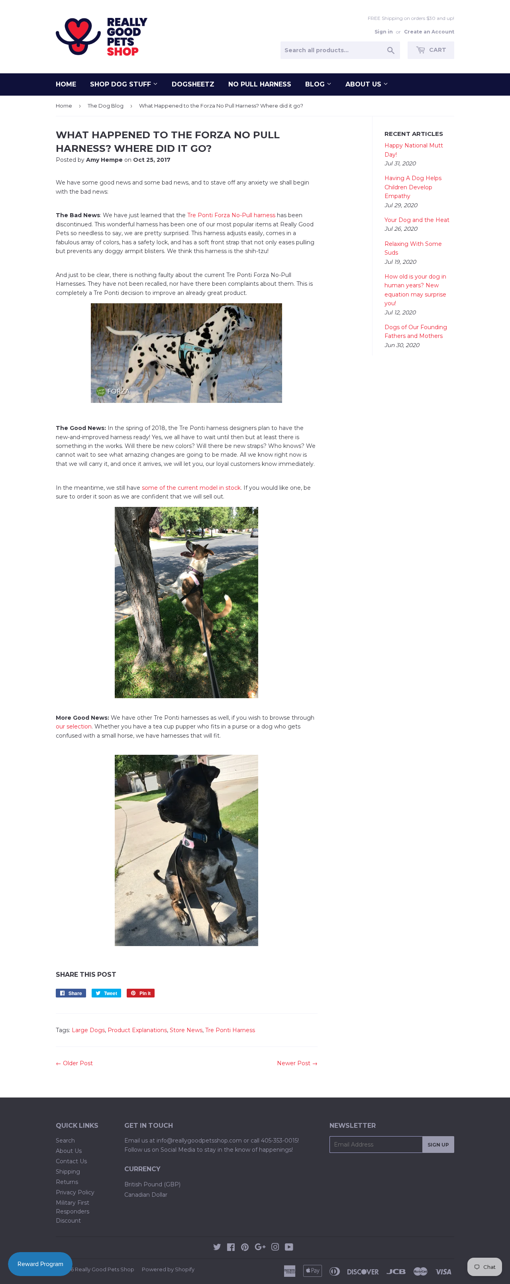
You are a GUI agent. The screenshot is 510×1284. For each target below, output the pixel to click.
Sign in (384, 32)
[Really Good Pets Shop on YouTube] (289, 1248)
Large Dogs (88, 1030)
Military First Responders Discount (72, 1211)
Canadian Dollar (145, 1194)
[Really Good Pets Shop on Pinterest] (245, 1248)
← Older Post (74, 1063)
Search (65, 1140)
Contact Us (71, 1161)
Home (66, 84)
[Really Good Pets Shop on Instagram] (275, 1248)
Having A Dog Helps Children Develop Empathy (412, 187)
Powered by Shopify (168, 1269)
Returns (67, 1182)
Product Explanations (137, 1030)
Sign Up (438, 1145)
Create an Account (429, 32)
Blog (316, 84)
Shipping (68, 1171)
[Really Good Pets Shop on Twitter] (217, 1248)
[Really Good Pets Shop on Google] (260, 1248)
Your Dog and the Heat (416, 220)
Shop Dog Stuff (121, 84)
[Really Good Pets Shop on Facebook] (231, 1248)
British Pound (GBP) (152, 1184)
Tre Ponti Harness (230, 1030)
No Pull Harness (259, 84)
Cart (437, 49)
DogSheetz (193, 84)
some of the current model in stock (190, 487)
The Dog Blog (106, 105)
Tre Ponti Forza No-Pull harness (231, 215)
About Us (364, 84)
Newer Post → (297, 1063)
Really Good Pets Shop (104, 1269)
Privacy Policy (75, 1192)
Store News (186, 1030)
